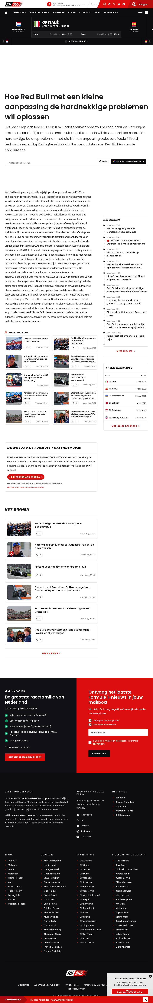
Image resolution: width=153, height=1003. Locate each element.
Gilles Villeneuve (124, 882)
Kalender (59, 12)
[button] (19, 27)
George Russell (51, 869)
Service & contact (125, 802)
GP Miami (84, 874)
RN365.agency (123, 815)
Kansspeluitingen (76, 988)
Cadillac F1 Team (17, 904)
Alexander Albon (52, 934)
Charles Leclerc (52, 874)
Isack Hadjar (50, 891)
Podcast (84, 12)
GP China (84, 865)
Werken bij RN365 (124, 811)
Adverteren (121, 806)
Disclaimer (23, 984)
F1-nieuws (20, 12)
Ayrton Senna (123, 878)
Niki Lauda (121, 908)
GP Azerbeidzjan (88, 921)
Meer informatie (79, 41)
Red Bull (9, 192)
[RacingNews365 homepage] (6, 12)
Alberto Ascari (123, 874)
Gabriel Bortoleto (52, 951)
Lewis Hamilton (51, 878)
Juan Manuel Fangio (126, 921)
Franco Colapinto (53, 947)
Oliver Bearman (52, 942)
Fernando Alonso (52, 882)
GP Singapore (87, 925)
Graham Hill (122, 929)
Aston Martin (14, 886)
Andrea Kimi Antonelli (55, 886)
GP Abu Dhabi (87, 942)
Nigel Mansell (122, 912)
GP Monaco (86, 882)
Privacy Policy (72, 984)
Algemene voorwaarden (46, 984)
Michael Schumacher (127, 869)
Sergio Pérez (50, 904)
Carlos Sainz (50, 899)
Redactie (120, 798)
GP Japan (85, 869)
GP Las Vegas (87, 934)
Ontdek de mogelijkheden (25, 757)
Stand (72, 12)
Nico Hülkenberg (52, 929)
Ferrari (11, 869)
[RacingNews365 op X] (114, 4)
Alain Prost (121, 865)
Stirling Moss (122, 917)
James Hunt (122, 886)
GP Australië (86, 861)
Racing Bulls (14, 895)
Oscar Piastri (50, 895)
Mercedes (13, 874)
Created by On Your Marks (98, 984)
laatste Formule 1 (19, 798)
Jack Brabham (123, 938)
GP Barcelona (87, 886)
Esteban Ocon (51, 908)
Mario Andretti (123, 947)
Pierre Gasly (50, 921)
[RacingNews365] (14, 4)
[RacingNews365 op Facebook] (109, 4)
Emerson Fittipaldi (125, 925)
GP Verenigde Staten (90, 929)
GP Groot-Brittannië (90, 895)
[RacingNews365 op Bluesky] (119, 4)
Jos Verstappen (124, 899)
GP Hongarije (86, 904)
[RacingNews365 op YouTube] (123, 4)
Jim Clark (120, 904)
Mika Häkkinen (123, 895)
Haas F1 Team (15, 891)
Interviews (111, 12)
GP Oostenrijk (87, 891)
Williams (12, 899)
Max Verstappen (39, 12)
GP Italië (84, 912)
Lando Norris (50, 865)
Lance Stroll (50, 925)
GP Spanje (85, 917)
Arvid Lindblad (51, 917)
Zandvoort (26, 267)
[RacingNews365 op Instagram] (104, 4)
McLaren (12, 865)
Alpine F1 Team (15, 878)
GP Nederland (87, 908)
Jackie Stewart (123, 891)
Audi (10, 882)
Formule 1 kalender (25, 815)
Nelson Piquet (123, 934)
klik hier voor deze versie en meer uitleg (25, 487)
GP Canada (86, 878)
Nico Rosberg (122, 861)
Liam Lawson (50, 938)
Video (97, 12)
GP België (84, 899)
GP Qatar (84, 938)
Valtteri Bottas (51, 912)
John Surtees (122, 942)
